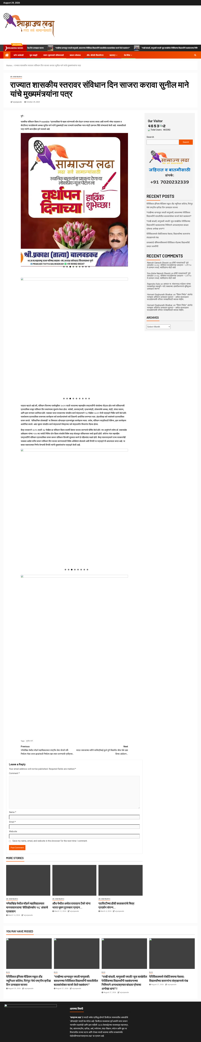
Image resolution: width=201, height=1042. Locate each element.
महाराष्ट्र (112, 55)
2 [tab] (67, 266)
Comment (14, 773)
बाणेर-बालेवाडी (19, 55)
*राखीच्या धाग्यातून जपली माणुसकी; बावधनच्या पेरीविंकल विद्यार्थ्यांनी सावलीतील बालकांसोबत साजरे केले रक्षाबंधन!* (70, 48)
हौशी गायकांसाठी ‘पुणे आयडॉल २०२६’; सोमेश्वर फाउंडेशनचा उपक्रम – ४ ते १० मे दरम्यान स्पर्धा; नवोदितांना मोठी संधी (169, 265)
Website (13, 831)
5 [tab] (76, 266)
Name (12, 812)
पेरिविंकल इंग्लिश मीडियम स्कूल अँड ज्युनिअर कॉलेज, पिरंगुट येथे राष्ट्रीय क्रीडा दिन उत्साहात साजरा (28, 980)
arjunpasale (17, 102)
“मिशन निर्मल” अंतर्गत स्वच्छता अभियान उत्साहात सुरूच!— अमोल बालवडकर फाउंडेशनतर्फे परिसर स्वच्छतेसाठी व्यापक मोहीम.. (169, 297)
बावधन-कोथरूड (75, 55)
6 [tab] (79, 266)
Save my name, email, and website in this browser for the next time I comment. (49, 841)
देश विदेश (127, 55)
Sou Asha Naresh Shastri (159, 273)
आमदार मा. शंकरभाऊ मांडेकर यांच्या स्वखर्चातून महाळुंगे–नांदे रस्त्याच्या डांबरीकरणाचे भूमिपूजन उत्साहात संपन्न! (169, 286)
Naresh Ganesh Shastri (158, 262)
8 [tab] (86, 266)
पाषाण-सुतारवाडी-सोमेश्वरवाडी (53, 55)
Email (12, 822)
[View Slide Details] (170, 168)
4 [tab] (73, 266)
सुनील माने (29, 741)
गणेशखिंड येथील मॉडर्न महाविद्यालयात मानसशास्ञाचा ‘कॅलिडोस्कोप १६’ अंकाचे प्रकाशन (27, 907)
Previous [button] (24, 199)
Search (150, 137)
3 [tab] (70, 266)
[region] (74, 199)
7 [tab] (83, 266)
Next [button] (125, 199)
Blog (8, 972)
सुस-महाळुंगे (33, 55)
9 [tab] (89, 266)
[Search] (195, 55)
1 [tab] (64, 266)
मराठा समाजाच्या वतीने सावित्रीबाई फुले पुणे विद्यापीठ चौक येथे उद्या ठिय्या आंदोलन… (102, 750)
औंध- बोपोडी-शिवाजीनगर (95, 55)
